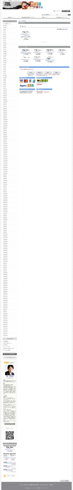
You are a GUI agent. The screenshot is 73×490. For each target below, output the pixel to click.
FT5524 (4, 88)
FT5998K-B (5, 278)
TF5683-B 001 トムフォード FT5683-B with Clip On (50, 60)
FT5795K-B (5, 173)
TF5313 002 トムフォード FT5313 (50, 53)
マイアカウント (58, 11)
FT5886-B (5, 224)
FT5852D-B (5, 193)
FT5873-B (5, 223)
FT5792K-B (5, 171)
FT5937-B (5, 263)
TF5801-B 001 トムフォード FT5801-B (13, 458)
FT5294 (4, 34)
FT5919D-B (5, 237)
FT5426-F (5, 60)
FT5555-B (5, 103)
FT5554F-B (5, 101)
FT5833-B (5, 187)
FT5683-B (5, 134)
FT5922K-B (5, 241)
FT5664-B (5, 128)
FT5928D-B (5, 252)
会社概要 (6, 341)
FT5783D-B (5, 165)
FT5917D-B (5, 234)
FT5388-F (5, 51)
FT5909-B (5, 232)
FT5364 (4, 45)
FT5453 (4, 68)
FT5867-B (5, 215)
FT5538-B (5, 95)
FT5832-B (5, 186)
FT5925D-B (5, 246)
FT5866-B (5, 213)
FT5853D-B (5, 195)
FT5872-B (5, 221)
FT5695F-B (5, 136)
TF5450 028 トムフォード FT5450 (9, 466)
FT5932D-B (5, 259)
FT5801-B (5, 175)
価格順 (63, 29)
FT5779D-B (5, 162)
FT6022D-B (5, 306)
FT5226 (4, 29)
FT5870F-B (5, 219)
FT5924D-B (5, 245)
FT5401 (4, 56)
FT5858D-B (5, 204)
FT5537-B (5, 93)
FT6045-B (5, 311)
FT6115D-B (5, 335)
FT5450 (4, 64)
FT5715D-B (5, 143)
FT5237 (4, 31)
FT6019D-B (5, 300)
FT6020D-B (5, 302)
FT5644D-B (5, 119)
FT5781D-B (5, 164)
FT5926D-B (5, 248)
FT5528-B (5, 90)
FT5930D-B (5, 256)
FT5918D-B (5, 235)
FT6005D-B (5, 285)
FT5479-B (5, 77)
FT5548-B (5, 99)
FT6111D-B (5, 328)
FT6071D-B (5, 317)
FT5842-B (5, 191)
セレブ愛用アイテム (7, 23)
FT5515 (4, 84)
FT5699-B (5, 139)
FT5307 (4, 38)
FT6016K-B (5, 298)
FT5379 (4, 49)
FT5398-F (5, 53)
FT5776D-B (5, 158)
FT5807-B (5, 176)
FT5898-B (5, 230)
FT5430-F (5, 62)
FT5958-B (5, 269)
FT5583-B (5, 108)
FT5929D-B (5, 254)
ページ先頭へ (65, 481)
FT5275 (4, 32)
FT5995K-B (5, 272)
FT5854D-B (5, 197)
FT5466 (4, 69)
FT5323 (4, 42)
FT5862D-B (5, 210)
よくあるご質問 (7, 350)
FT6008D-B (5, 291)
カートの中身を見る (10, 354)
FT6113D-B (5, 331)
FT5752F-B (5, 152)
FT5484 (4, 79)
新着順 (66, 29)
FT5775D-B (5, 156)
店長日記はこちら (9, 424)
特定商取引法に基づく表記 (34, 484)
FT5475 (4, 73)
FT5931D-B (5, 258)
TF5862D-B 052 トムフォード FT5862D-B (6, 457)
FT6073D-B (5, 320)
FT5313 (4, 40)
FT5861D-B (5, 208)
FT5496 (4, 80)
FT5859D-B (5, 206)
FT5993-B (5, 270)
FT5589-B (5, 112)
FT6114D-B (5, 333)
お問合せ (61, 17)
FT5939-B (5, 267)
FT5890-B (5, 228)
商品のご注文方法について (9, 348)
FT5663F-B (5, 127)
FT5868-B (5, 217)
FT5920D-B (5, 239)
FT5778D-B (5, 160)
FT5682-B (5, 132)
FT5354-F (5, 44)
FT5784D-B (5, 167)
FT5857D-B (5, 202)
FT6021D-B (5, 304)
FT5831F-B (5, 184)
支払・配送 (25, 484)
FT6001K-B (5, 283)
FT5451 (4, 66)
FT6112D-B (5, 330)
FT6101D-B (5, 326)
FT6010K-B (5, 293)
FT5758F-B (5, 154)
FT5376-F (5, 47)
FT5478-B (5, 75)
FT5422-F (5, 58)
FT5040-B (5, 25)
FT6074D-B (5, 322)
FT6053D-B (5, 313)
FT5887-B (5, 226)
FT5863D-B (5, 211)
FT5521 (4, 86)
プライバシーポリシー (44, 484)
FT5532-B (5, 91)
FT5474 (4, 71)
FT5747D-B (5, 151)
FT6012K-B (5, 294)
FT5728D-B (5, 149)
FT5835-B (5, 189)
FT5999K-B (5, 280)
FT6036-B (5, 309)
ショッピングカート (66, 11)
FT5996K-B (5, 274)
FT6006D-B (5, 287)
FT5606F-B (5, 114)
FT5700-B (5, 141)
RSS (8, 476)
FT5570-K (5, 106)
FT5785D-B (5, 169)
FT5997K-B (5, 276)
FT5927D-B (5, 250)
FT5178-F (5, 27)
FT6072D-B (5, 318)
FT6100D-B (5, 324)
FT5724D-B (5, 145)
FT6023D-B (5, 307)
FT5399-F (5, 55)
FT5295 (4, 36)
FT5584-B (5, 110)
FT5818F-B (5, 180)
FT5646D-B (5, 121)
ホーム (11, 17)
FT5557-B (5, 104)
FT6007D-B (5, 289)
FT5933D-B (5, 261)
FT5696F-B (5, 138)
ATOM (13, 476)
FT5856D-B (5, 200)
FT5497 (4, 82)
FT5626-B (5, 116)
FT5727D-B (5, 147)
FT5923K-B (5, 243)
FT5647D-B (5, 123)
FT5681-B (5, 130)
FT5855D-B (5, 199)
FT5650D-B (5, 125)
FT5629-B (5, 117)
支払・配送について (28, 17)
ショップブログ (44, 17)
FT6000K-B (5, 282)
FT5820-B (5, 182)
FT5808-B (5, 178)
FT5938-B (5, 265)
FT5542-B (5, 97)
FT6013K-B (5, 296)
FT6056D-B (5, 315)
